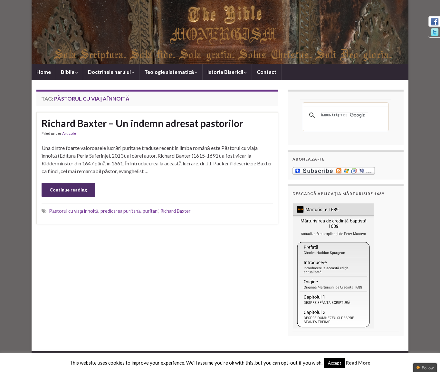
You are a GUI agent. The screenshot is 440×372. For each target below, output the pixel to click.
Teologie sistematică (169, 72)
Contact (266, 72)
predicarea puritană (120, 211)
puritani (150, 211)
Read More (358, 363)
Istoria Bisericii (225, 72)
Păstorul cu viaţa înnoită (74, 211)
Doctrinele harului (110, 72)
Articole (69, 133)
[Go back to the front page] (220, 32)
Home (43, 72)
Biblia (68, 72)
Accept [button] (334, 363)
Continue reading (68, 189)
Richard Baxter (175, 211)
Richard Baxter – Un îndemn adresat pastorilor (142, 123)
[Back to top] (425, 357)
